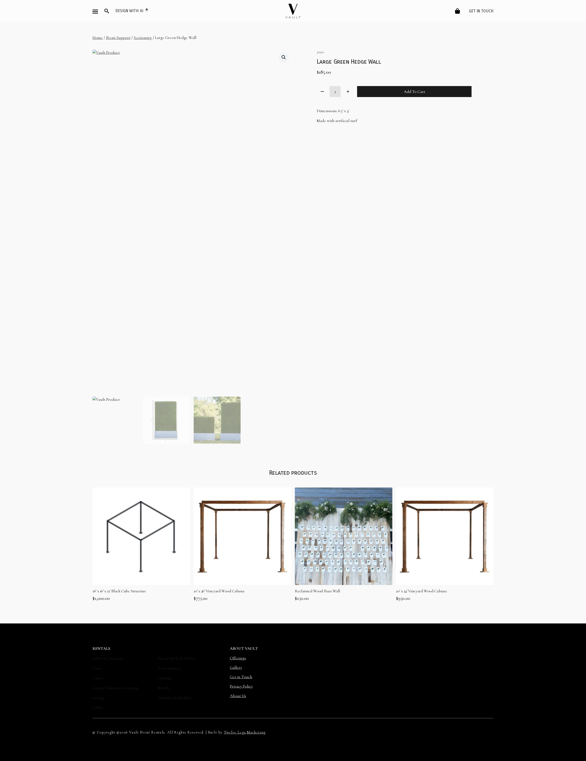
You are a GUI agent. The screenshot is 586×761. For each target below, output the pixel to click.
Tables (97, 707)
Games (97, 677)
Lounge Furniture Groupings (115, 687)
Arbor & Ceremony (107, 658)
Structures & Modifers (174, 697)
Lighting (164, 677)
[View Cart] (458, 11)
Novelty (163, 687)
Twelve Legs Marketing (245, 732)
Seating (98, 697)
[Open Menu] (95, 11)
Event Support (118, 37)
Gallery (236, 667)
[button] (283, 57)
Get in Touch (481, 11)
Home (97, 37)
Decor (97, 668)
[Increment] (347, 91)
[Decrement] (322, 91)
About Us (238, 695)
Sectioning (143, 37)
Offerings (238, 658)
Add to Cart (414, 91)
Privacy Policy (241, 686)
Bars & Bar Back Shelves (176, 658)
